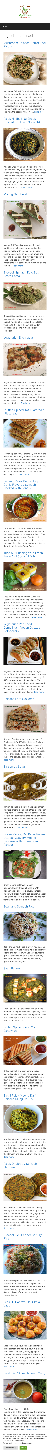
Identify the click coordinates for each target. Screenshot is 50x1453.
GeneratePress (38, 1449)
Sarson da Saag (14, 766)
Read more (39, 112)
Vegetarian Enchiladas (18, 337)
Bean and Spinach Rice (19, 906)
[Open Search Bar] (46, 26)
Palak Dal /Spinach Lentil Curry (24, 1373)
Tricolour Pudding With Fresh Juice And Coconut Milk (23, 554)
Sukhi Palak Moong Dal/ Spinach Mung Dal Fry (19, 1097)
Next (12, 1436)
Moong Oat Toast (15, 194)
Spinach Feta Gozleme (18, 699)
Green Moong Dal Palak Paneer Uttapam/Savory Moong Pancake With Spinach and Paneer (24, 839)
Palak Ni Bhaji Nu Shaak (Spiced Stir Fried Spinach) (21, 120)
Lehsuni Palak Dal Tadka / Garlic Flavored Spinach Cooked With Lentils (20, 484)
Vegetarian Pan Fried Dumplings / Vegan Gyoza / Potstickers (21, 627)
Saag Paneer (12, 968)
